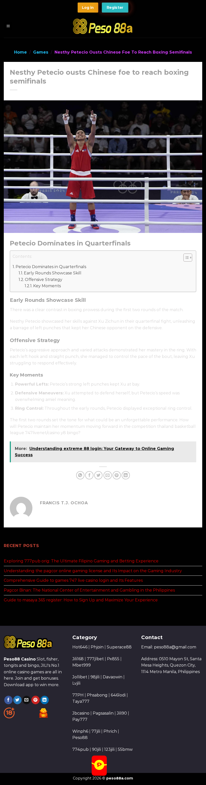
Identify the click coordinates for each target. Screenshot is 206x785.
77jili (95, 731)
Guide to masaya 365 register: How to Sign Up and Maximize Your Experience (81, 600)
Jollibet (79, 677)
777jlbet (95, 658)
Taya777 (80, 701)
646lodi (118, 695)
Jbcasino (80, 713)
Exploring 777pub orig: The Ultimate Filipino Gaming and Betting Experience (81, 561)
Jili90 (122, 713)
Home (20, 52)
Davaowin (112, 677)
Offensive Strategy (43, 279)
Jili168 (78, 658)
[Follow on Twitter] (17, 700)
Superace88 (119, 647)
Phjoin (97, 647)
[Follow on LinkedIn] (44, 700)
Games (40, 52)
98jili (94, 677)
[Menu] (8, 26)
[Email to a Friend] (108, 475)
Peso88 (80, 737)
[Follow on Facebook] (8, 700)
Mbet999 (81, 665)
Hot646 (79, 647)
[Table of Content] (187, 258)
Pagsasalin (103, 713)
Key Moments (47, 285)
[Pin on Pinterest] (117, 475)
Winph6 (80, 731)
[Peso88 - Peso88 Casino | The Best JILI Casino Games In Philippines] (103, 26)
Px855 (113, 658)
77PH (78, 695)
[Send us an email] (26, 700)
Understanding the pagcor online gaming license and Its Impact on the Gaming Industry (93, 570)
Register (115, 7)
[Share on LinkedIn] (126, 475)
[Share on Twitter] (98, 475)
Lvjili (76, 683)
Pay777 (79, 719)
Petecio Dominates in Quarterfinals (51, 266)
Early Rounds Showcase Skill (52, 273)
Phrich (110, 731)
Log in (88, 7)
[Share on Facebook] (89, 475)
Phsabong (97, 695)
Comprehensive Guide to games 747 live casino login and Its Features (73, 580)
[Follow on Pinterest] (35, 700)
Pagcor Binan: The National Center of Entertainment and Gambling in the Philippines (89, 590)
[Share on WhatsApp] (80, 475)
